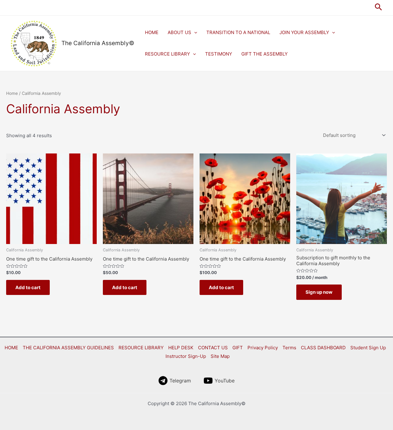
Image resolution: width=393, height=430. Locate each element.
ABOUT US (179, 32)
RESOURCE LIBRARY (167, 54)
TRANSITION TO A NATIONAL (238, 32)
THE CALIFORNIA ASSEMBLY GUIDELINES (68, 348)
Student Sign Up (368, 348)
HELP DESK (180, 348)
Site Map (220, 356)
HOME (151, 32)
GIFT (237, 348)
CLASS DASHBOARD (323, 348)
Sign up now (319, 292)
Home (12, 93)
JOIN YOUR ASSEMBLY (304, 32)
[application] (194, 32)
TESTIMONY (218, 54)
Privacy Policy (262, 348)
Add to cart (28, 287)
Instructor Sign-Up (185, 356)
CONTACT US (213, 348)
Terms (289, 348)
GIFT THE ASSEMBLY (264, 54)
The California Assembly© (97, 43)
